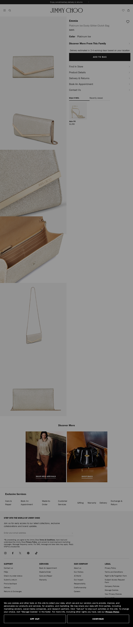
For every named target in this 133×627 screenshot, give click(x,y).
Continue (98, 618)
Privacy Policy (112, 611)
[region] (66, 612)
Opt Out (35, 618)
